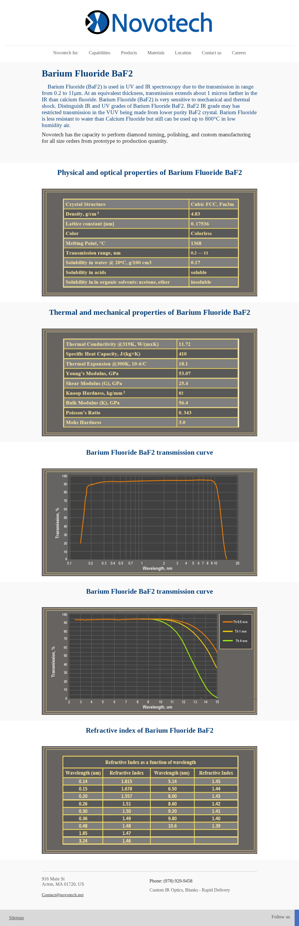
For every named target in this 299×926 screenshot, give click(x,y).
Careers (239, 52)
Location (183, 52)
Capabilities (99, 52)
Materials (155, 52)
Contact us (211, 52)
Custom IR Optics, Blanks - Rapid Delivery (190, 889)
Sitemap (16, 917)
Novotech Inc (65, 52)
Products (129, 52)
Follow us (281, 916)
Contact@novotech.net (63, 894)
